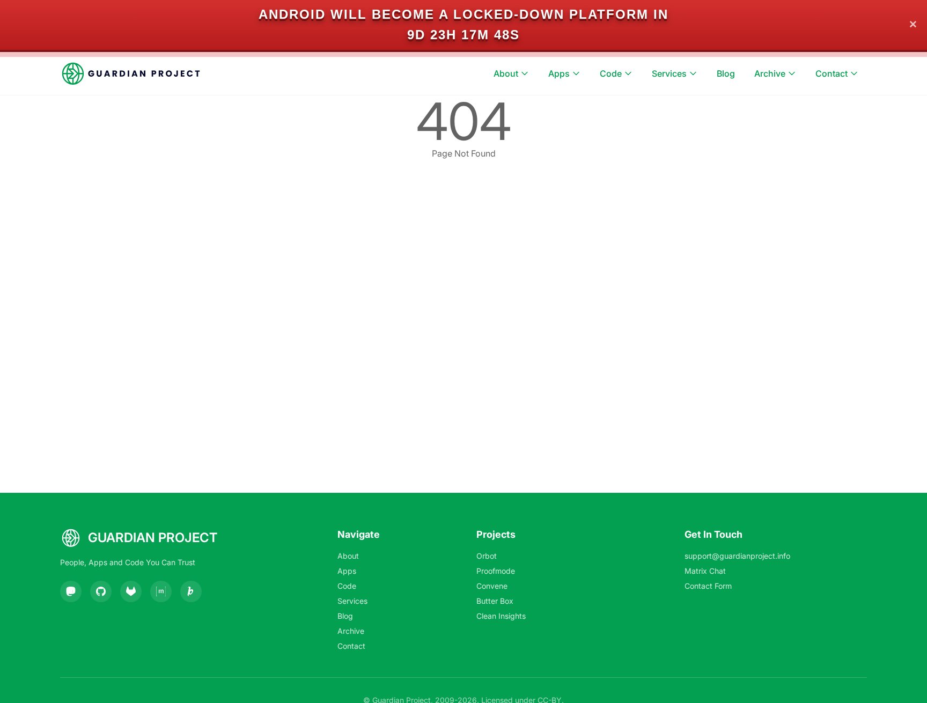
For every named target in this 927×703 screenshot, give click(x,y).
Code (611, 73)
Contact (831, 73)
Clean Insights (501, 615)
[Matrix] (161, 591)
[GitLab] (131, 591)
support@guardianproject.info (737, 555)
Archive (769, 73)
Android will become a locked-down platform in (463, 14)
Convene (491, 585)
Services (669, 73)
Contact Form (708, 585)
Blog (726, 73)
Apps (559, 73)
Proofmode (495, 570)
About (506, 73)
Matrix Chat (705, 570)
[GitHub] (101, 591)
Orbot (486, 555)
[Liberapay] (191, 591)
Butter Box (494, 600)
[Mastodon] (71, 591)
